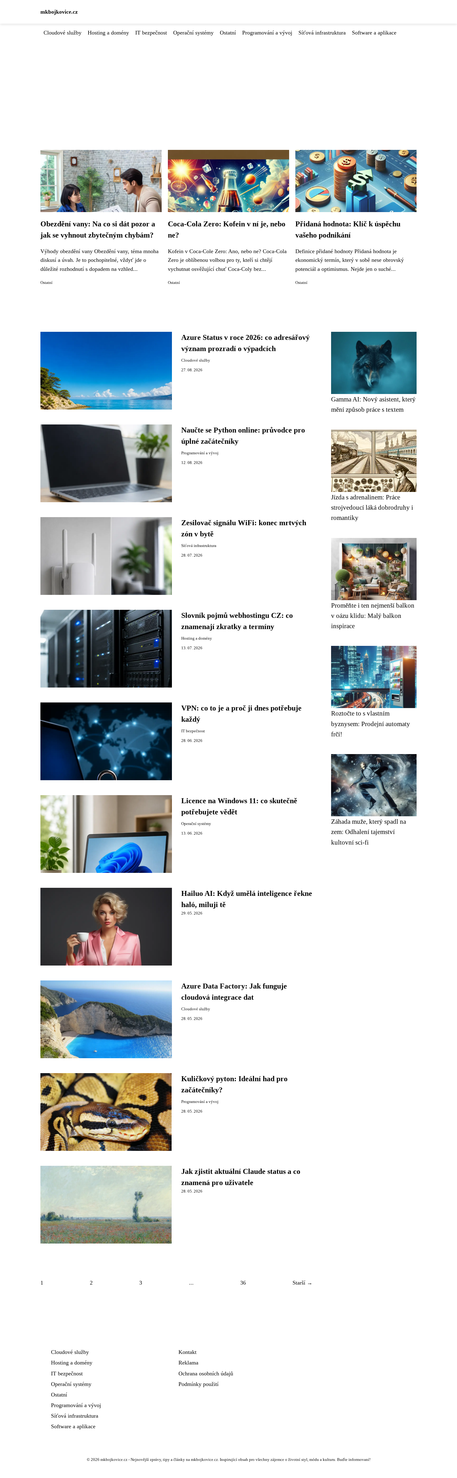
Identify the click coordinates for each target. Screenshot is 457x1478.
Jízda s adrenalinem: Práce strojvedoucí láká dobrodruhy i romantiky (372, 507)
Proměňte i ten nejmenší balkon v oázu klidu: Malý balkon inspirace (372, 616)
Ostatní (228, 33)
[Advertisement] (228, 83)
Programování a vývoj (267, 33)
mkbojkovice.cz (59, 12)
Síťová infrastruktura (322, 33)
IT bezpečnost (151, 33)
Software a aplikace (374, 33)
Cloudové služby (62, 33)
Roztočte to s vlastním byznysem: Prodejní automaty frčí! (370, 724)
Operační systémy (193, 33)
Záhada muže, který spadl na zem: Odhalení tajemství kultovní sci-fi (368, 832)
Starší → (302, 1283)
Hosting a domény (108, 33)
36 (243, 1283)
